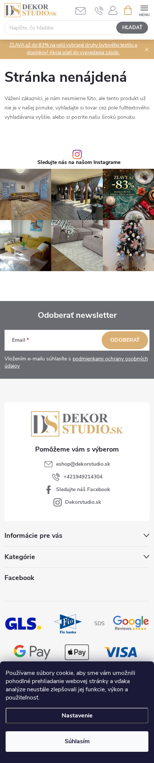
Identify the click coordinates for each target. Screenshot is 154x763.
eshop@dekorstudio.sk (83, 464)
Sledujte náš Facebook (83, 489)
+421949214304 (83, 476)
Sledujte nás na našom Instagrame (78, 162)
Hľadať (132, 27)
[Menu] (144, 10)
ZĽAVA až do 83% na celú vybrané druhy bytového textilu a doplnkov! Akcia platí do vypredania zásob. (73, 49)
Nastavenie (77, 715)
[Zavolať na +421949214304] (99, 10)
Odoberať (125, 340)
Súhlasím (77, 741)
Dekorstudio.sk (83, 502)
